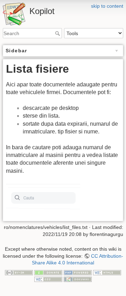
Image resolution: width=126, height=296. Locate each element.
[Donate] (48, 272)
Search (58, 33)
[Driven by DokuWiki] (78, 279)
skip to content (107, 6)
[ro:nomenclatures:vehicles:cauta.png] (44, 196)
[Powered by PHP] (78, 272)
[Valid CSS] (48, 279)
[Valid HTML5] (107, 272)
